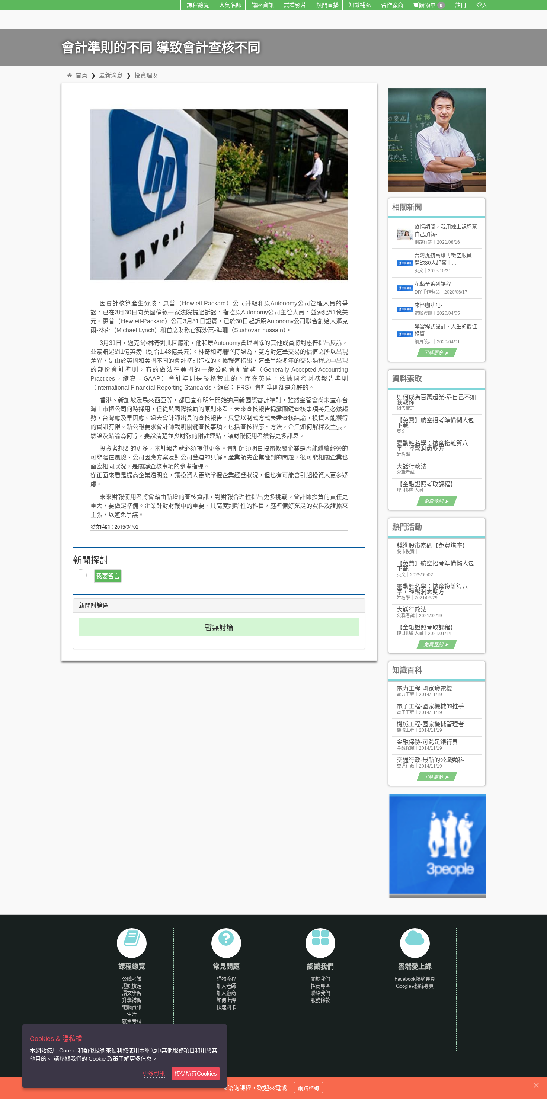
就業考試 (131, 1021)
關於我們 (320, 978)
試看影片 (295, 5)
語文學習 (131, 992)
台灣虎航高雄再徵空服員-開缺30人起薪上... (444, 258)
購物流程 (226, 978)
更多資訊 (154, 1073)
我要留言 (108, 575)
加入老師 (226, 985)
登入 (481, 5)
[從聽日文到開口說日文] (440, 139)
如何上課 (226, 999)
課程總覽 (198, 5)
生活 (132, 1014)
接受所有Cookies (196, 1073)
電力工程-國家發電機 (424, 688)
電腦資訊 (131, 1006)
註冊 (460, 5)
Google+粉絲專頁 (415, 985)
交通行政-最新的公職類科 (430, 759)
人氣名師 (230, 5)
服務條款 (320, 999)
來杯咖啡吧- (428, 304)
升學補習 (131, 999)
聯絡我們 (320, 992)
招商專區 (320, 985)
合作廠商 (392, 5)
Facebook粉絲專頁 (414, 978)
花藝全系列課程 (433, 283)
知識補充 (360, 5)
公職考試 (131, 978)
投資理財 (146, 75)
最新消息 (111, 75)
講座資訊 (263, 5)
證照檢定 (131, 985)
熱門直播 (327, 5)
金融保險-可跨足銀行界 (427, 741)
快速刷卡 (226, 1006)
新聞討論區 (94, 605)
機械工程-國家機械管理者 (430, 724)
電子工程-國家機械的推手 (430, 706)
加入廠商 (226, 992)
